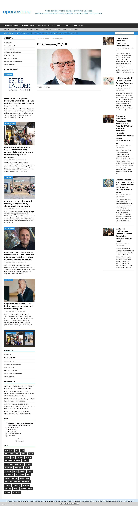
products (8, 489)
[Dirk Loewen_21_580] (69, 83)
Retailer (23, 489)
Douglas (25, 461)
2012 (11, 450)
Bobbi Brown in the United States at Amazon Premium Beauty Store (125, 82)
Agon (17, 454)
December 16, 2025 (123, 88)
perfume (8, 485)
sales (30, 489)
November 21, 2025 (123, 145)
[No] (136, 502)
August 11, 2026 (10, 262)
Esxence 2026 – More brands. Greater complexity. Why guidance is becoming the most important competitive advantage (18, 152)
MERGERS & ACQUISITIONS (31, 29)
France (27, 468)
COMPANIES (7, 29)
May (27, 478)
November (8, 482)
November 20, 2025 (123, 194)
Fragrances (18, 468)
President (26, 485)
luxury (7, 478)
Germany (8, 471)
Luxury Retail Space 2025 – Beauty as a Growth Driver (122, 42)
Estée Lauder (19, 464)
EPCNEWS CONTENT (27, 25)
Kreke (28, 475)
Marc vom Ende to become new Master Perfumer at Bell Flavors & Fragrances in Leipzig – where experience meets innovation (19, 256)
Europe (28, 464)
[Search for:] (124, 33)
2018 (22, 450)
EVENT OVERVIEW (46, 29)
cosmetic (28, 457)
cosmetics (8, 461)
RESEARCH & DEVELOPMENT (13, 61)
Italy (17, 475)
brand (7, 457)
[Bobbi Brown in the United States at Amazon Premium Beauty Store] (108, 93)
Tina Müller (16, 492)
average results (12, 431)
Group (15, 471)
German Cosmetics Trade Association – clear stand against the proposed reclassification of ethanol (125, 185)
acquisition (9, 454)
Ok (61, 503)
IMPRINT (59, 25)
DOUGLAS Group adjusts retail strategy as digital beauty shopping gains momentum (18, 203)
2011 (6, 450)
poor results (11, 436)
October (17, 482)
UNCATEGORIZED (9, 65)
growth (22, 471)
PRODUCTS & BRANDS (60, 29)
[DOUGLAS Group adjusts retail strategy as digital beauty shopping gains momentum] (19, 187)
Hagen (30, 471)
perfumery (16, 485)
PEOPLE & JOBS (17, 29)
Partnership (26, 482)
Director (17, 461)
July (22, 475)
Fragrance (8, 468)
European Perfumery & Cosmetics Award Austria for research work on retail (124, 235)
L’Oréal (14, 478)
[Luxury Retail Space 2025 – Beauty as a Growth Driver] (108, 54)
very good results (13, 427)
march (22, 478)
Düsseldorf (9, 464)
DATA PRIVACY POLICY (45, 25)
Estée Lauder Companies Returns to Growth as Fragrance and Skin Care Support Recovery (19, 101)
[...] (24, 117)
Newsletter (78, 25)
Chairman (20, 457)
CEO (13, 457)
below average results (14, 434)
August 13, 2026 (10, 160)
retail (16, 489)
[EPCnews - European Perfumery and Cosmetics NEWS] (52, 22)
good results (11, 429)
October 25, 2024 (122, 244)
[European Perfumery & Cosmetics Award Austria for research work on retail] (108, 248)
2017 (17, 450)
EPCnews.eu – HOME (11, 25)
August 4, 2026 (10, 311)
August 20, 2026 (10, 106)
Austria (23, 454)
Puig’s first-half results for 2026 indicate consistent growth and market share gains (18, 306)
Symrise (7, 492)
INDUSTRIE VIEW (74, 29)
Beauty (31, 454)
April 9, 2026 (121, 48)
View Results (19, 441)
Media (68, 25)
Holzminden (9, 475)
